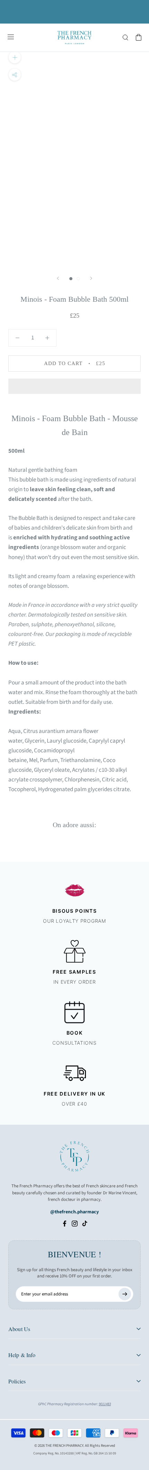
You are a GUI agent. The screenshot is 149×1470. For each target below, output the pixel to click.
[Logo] (74, 37)
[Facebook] (65, 1223)
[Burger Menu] (10, 37)
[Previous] (58, 278)
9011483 (105, 1404)
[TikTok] (85, 1223)
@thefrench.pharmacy (74, 1211)
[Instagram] (75, 1223)
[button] (74, 386)
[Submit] (125, 1294)
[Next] (91, 278)
